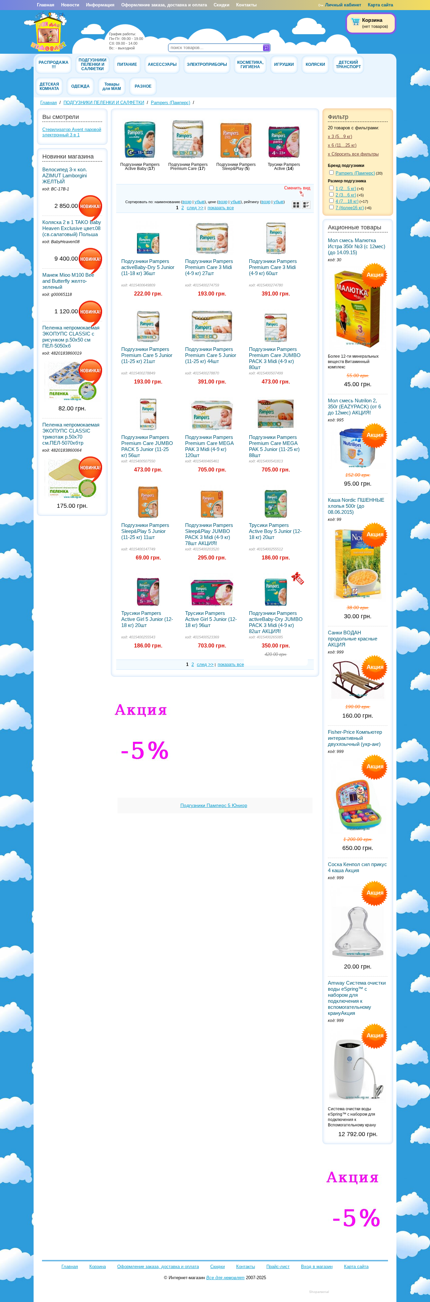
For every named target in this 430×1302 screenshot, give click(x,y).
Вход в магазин (317, 1266)
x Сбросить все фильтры (353, 153)
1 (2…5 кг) (346, 188)
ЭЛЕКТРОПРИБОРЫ (207, 64)
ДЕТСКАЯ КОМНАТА (49, 86)
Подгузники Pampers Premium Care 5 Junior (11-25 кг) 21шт (146, 355)
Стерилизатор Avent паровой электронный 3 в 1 (71, 132)
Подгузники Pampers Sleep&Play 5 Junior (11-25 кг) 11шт (145, 531)
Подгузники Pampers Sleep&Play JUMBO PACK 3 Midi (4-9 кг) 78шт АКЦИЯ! (209, 534)
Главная (45, 4)
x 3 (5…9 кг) (340, 136)
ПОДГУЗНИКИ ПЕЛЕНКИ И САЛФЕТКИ (92, 64)
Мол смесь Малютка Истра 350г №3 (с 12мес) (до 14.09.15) (356, 246)
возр (186, 201)
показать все (221, 207)
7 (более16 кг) (350, 207)
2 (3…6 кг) (346, 194)
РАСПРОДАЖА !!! (54, 64)
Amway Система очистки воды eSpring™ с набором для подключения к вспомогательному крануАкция (357, 998)
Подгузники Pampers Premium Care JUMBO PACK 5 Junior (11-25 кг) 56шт (147, 446)
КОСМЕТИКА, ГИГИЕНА (250, 64)
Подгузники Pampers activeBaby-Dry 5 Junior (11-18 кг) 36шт (147, 267)
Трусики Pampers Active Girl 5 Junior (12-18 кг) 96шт (211, 619)
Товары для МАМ (111, 86)
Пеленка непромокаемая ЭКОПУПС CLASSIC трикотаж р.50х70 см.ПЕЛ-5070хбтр (70, 434)
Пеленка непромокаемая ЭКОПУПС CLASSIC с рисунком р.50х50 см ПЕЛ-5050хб (70, 337)
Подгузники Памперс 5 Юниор (213, 805)
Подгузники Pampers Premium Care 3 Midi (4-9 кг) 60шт (273, 267)
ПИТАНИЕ (127, 64)
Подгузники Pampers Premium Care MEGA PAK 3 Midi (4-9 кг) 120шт (209, 446)
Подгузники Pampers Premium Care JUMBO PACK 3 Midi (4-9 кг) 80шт (275, 358)
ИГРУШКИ (284, 64)
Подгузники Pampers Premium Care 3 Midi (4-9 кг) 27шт (209, 267)
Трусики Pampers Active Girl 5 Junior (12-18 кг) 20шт (147, 619)
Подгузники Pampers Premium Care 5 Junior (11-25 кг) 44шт (210, 355)
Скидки (221, 4)
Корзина (97, 1266)
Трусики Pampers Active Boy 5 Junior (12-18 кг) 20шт (275, 531)
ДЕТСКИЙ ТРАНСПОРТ (348, 64)
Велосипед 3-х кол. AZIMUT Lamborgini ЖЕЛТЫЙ (64, 175)
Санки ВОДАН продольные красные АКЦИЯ (352, 638)
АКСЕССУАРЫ (162, 64)
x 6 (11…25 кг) (342, 145)
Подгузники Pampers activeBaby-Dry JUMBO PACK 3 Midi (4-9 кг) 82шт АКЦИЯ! (276, 622)
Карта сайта (380, 4)
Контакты (246, 4)
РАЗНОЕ (143, 86)
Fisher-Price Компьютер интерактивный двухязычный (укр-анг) (355, 738)
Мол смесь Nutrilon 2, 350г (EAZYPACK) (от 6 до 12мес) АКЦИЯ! (354, 406)
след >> (195, 207)
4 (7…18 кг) (347, 201)
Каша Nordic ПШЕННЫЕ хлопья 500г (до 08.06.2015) (356, 506)
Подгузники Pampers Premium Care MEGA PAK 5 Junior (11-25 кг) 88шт (274, 446)
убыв (200, 201)
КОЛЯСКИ (315, 64)
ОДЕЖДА (80, 86)
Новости (70, 4)
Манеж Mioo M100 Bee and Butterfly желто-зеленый (68, 281)
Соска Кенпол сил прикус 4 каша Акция (357, 867)
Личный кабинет (343, 4)
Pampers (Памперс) (170, 102)
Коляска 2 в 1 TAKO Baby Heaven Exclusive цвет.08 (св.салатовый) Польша (71, 228)
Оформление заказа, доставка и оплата (164, 4)
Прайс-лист (278, 1266)
